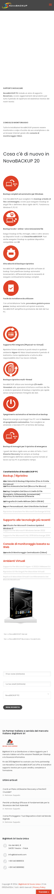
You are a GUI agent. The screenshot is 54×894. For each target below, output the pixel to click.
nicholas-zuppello (12, 795)
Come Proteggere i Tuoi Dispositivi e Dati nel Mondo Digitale (27, 817)
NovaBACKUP (26, 764)
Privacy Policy (39, 887)
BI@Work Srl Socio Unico (30, 884)
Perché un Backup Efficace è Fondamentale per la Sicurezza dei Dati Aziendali (26, 804)
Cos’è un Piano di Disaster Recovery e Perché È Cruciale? (24, 790)
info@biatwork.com (17, 854)
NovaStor (10, 764)
